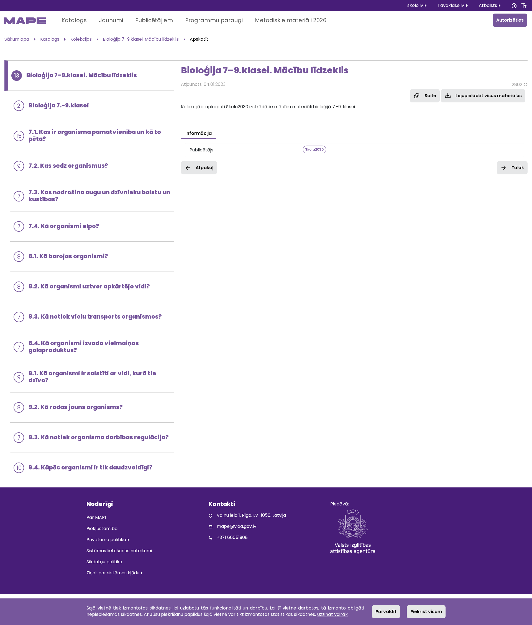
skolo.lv (415, 5)
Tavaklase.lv (451, 5)
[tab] (198, 133)
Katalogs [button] (49, 39)
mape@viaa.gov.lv (236, 526)
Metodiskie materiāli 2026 (290, 20)
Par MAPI (96, 517)
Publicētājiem (154, 20)
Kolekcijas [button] (81, 39)
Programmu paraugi (214, 20)
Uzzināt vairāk (332, 614)
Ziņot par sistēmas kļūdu (112, 573)
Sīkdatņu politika (104, 562)
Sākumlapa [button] (16, 39)
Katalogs (74, 20)
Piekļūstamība (101, 528)
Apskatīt (199, 39)
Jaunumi (111, 20)
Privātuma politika (106, 539)
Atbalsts (488, 5)
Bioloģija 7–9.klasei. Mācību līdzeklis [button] (141, 39)
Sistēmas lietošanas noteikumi (119, 550)
